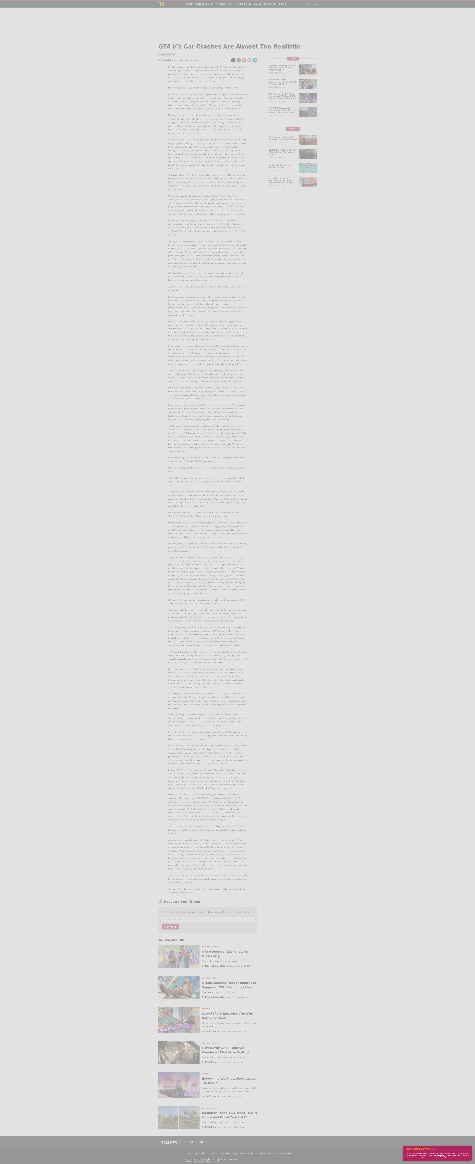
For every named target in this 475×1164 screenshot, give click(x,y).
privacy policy (439, 1156)
